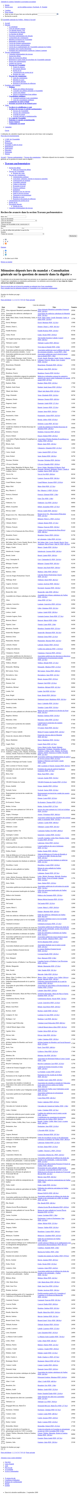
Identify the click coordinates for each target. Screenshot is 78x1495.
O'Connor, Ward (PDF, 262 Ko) (48, 728)
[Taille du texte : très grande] (8, 242)
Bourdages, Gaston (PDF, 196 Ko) (49, 1231)
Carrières (8, 10)
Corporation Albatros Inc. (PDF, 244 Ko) (51, 1155)
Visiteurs (7, 141)
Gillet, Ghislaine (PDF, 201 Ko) (48, 608)
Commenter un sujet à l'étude (19, 102)
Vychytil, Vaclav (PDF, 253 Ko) (48, 790)
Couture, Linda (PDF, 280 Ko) (47, 1414)
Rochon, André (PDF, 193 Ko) (48, 1011)
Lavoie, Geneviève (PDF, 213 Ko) (49, 1003)
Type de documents (7, 219)
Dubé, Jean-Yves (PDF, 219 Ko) (48, 1286)
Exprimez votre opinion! (13, 85)
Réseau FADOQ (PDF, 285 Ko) (48, 1193)
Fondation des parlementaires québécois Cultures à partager (28, 50)
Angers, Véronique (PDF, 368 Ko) (49, 814)
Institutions (16, 190)
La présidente (13, 27)
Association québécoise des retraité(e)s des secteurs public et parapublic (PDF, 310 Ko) (54, 818)
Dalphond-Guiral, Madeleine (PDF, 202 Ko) (52, 699)
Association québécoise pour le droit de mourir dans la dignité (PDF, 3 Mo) (53, 355)
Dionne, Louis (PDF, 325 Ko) (47, 798)
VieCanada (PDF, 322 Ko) (46, 903)
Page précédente (6, 300)
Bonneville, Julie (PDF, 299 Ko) (48, 592)
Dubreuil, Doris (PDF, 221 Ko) (48, 637)
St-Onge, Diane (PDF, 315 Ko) (48, 1147)
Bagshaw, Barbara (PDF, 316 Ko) (49, 715)
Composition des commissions (18, 38)
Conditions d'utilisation (12, 1480)
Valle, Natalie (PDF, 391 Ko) (47, 970)
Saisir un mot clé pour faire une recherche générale (21, 14)
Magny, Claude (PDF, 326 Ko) (48, 547)
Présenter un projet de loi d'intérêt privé (23, 103)
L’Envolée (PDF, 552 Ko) (46, 1130)
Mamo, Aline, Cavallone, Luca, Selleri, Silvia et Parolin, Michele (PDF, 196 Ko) (53, 978)
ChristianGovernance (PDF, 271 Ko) (49, 924)
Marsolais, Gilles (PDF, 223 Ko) (48, 720)
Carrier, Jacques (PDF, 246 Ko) (48, 1418)
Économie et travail (19, 186)
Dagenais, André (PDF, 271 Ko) (48, 403)
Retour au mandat (6, 262)
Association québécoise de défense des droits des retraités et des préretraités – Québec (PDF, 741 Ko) (53, 1273)
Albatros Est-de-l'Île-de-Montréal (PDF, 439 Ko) (53, 1207)
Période (3, 226)
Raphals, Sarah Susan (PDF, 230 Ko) (50, 387)
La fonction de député (16, 34)
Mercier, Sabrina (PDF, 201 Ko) (48, 1316)
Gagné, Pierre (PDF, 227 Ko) (47, 744)
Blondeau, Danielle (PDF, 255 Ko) (49, 628)
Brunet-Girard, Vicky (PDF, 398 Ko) (49, 1320)
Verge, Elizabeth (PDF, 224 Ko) (48, 395)
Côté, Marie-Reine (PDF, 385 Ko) (49, 1282)
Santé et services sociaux (21, 193)
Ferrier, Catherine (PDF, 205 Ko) (48, 1102)
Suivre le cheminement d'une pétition (25, 94)
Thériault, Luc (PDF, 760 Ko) (47, 1402)
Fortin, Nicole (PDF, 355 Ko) (47, 1264)
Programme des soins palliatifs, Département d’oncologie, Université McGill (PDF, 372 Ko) (53, 1169)
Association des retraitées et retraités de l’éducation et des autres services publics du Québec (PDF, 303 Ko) (54, 1085)
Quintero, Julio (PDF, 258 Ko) (47, 1442)
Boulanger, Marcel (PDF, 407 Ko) (49, 1361)
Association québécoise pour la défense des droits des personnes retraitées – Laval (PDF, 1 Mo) (53, 351)
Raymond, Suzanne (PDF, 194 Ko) (49, 588)
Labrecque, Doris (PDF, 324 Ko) (48, 843)
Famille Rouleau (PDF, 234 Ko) (48, 331)
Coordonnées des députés (17, 32)
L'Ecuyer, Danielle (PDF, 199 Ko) (49, 464)
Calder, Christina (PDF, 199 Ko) (48, 1039)
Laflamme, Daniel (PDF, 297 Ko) (48, 873)
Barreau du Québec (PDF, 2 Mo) (48, 1252)
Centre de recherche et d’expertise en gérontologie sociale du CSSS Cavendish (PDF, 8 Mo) (54, 1430)
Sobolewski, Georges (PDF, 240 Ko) (49, 551)
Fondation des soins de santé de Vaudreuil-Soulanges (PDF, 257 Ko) (51, 770)
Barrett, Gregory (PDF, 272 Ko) (48, 407)
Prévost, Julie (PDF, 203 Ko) (47, 1035)
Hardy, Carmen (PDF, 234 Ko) (48, 1422)
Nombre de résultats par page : (10, 294)
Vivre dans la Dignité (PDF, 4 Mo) (49, 347)
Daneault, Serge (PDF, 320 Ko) (48, 1369)
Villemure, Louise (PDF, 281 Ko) (48, 827)
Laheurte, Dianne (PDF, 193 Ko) (48, 645)
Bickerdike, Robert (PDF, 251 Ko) (49, 1426)
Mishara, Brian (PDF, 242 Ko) (47, 1278)
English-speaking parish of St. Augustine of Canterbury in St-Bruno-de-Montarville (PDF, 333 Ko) (52, 1295)
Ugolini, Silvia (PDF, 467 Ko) (47, 1031)
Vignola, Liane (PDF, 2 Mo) (47, 624)
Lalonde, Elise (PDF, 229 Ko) (47, 990)
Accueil (7, 23)
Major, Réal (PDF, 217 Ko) (46, 486)
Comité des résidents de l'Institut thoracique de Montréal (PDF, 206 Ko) (52, 428)
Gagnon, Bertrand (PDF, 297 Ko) (48, 1134)
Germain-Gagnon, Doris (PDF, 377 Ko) (50, 616)
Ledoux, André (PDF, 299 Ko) (47, 612)
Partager (3, 247)
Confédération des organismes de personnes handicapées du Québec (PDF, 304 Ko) (52, 1118)
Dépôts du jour (18, 206)
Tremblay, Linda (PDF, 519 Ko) (48, 707)
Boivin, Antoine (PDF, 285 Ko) (48, 1260)
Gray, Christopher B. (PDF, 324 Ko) (49, 559)
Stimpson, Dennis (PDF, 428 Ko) (48, 399)
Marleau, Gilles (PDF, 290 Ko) (48, 572)
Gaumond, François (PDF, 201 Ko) (49, 1300)
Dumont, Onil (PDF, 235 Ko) (47, 683)
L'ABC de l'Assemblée (12, 139)
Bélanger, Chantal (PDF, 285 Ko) (48, 563)
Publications (9, 148)
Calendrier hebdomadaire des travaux (21, 54)
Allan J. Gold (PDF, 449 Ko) (47, 1381)
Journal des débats (15, 56)
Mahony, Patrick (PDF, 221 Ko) (48, 1345)
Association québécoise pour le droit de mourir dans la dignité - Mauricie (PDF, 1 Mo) (53, 938)
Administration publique (21, 177)
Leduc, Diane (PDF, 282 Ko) (47, 1341)
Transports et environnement (22, 195)
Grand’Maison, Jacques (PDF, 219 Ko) (50, 482)
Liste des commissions (20, 78)
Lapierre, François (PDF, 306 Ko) (48, 478)
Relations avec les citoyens (21, 191)
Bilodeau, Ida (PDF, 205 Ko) (47, 1055)
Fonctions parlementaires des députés (21, 36)
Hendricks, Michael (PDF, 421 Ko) (49, 687)
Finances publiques (19, 188)
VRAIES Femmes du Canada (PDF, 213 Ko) (52, 782)
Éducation (8, 150)
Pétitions (12, 87)
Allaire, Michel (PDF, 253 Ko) (47, 1223)
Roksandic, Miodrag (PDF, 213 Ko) (49, 667)
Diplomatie (8, 152)
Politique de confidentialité (13, 1482)
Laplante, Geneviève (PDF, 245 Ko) (49, 604)
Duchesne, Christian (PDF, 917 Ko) (49, 1410)
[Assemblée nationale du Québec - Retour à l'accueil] (18, 20)
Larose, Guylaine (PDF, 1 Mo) (47, 1215)
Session (3, 232)
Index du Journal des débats (18, 58)
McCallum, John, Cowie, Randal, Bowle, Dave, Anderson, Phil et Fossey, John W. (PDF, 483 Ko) (54, 543)
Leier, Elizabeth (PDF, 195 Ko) (48, 1332)
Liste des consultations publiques (23, 100)
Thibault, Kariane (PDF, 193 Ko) (48, 1324)
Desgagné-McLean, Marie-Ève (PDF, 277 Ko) (53, 1406)
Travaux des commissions (17, 76)
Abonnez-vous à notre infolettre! (11, 1458)
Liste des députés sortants (17, 28)
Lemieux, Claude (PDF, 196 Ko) (48, 1349)
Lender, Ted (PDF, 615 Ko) (46, 691)
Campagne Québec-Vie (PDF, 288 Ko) (50, 831)
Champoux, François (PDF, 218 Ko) (49, 653)
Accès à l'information (11, 1471)
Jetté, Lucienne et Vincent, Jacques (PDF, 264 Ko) (54, 766)
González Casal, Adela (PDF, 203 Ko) (50, 1080)
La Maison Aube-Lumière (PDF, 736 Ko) (51, 1337)
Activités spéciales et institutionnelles (25, 116)
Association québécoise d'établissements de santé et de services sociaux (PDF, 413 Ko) (54, 757)
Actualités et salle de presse (13, 145)
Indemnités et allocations (17, 41)
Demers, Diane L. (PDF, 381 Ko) (48, 326)
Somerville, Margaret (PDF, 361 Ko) (49, 632)
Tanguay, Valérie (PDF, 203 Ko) (48, 1227)
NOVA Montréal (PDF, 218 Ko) (48, 942)
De (2, 228)
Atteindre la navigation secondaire (25, 2)
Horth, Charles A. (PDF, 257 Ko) (48, 1357)
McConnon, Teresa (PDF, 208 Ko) (49, 671)
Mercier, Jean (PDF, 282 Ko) (47, 1177)
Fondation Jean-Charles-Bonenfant (20, 49)
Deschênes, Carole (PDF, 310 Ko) (49, 865)
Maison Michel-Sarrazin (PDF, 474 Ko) (50, 899)
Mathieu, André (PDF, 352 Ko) (48, 1389)
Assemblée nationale (19, 182)
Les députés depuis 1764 (17, 30)
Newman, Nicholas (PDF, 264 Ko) (49, 460)
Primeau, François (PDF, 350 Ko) (48, 527)
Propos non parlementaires (17, 61)
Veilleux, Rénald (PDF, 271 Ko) (48, 663)
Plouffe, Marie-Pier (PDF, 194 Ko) (49, 1312)
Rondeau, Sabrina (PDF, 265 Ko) (48, 1308)
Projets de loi (17, 70)
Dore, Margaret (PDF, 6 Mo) (47, 958)
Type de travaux (6, 222)
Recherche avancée (11, 16)
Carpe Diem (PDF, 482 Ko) (47, 1098)
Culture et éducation (19, 184)
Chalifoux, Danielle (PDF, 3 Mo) (48, 1248)
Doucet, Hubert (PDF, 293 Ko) (48, 436)
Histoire (7, 154)
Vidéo (7, 105)
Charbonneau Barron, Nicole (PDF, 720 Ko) (52, 999)
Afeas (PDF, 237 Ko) (44, 600)
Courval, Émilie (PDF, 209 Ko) (48, 1304)
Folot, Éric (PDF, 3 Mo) (45, 498)
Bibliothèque (9, 146)
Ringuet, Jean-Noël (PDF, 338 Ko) (49, 567)
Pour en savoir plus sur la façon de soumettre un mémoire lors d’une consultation (26, 286)
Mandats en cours (18, 80)
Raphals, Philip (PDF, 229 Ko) (47, 383)
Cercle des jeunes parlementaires (19, 45)
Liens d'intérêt (9, 1464)
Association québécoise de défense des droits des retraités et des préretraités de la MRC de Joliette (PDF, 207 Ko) (53, 1198)
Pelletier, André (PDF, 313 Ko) (48, 1353)
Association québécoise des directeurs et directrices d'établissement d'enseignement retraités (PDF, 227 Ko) (54, 658)
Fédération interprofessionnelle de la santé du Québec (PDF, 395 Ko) (52, 982)
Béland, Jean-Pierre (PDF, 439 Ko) (49, 1007)
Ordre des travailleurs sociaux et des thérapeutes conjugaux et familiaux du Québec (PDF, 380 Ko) (54, 1138)
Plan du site (8, 1468)
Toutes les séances (19, 67)
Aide (6, 1466)
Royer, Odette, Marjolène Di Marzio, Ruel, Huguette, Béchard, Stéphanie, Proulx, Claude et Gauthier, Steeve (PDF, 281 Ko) (53, 469)
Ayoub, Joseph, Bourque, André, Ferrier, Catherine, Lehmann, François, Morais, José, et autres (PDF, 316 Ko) (54, 360)
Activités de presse (19, 114)
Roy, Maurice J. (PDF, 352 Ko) (48, 490)
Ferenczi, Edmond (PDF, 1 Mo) (48, 494)
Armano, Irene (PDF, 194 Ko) (47, 411)
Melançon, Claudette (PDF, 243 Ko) (49, 1235)
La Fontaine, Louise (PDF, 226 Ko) (49, 1072)
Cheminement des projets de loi (23, 72)
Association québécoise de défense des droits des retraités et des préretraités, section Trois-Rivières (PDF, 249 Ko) (53, 928)
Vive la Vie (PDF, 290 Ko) (46, 474)
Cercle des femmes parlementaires (20, 43)
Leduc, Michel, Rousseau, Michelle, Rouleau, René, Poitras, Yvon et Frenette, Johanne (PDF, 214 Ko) (52, 878)
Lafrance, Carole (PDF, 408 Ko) (48, 822)
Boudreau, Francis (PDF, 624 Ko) (49, 373)
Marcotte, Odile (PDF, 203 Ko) (48, 974)
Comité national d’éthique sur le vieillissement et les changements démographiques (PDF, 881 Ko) (54, 1243)
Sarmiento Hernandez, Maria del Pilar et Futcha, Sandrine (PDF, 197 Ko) (53, 994)
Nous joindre (9, 12)
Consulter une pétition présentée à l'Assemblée (28, 91)
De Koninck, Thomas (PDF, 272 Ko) (50, 802)
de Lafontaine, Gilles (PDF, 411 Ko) (49, 539)
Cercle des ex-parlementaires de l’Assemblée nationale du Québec (30, 47)
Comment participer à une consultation (25, 98)
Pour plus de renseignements (10, 136)
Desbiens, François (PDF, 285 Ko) (49, 432)
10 (24, 300)
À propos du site (10, 1478)
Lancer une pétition (19, 92)
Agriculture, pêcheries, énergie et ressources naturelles (30, 179)
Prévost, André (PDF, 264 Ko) (47, 511)
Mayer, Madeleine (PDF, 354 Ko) (48, 740)
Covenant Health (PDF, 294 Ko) (48, 954)
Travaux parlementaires (12, 52)
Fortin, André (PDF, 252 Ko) (47, 1185)
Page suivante (30, 300)
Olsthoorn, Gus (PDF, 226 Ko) (48, 503)
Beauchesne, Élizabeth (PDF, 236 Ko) (50, 365)
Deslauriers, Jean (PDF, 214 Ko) (48, 1126)
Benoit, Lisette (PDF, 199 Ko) (47, 555)
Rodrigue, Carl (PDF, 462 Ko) (47, 1019)
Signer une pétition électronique (23, 89)
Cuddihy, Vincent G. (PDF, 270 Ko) (49, 1151)
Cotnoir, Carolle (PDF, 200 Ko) (48, 1365)
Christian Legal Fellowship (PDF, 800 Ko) (51, 1023)
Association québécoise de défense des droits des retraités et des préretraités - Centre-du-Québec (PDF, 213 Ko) (53, 1159)
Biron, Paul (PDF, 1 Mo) (46, 774)
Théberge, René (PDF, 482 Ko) (48, 580)
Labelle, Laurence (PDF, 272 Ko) (48, 1328)
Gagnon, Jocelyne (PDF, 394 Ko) (48, 584)
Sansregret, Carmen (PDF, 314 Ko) (49, 835)
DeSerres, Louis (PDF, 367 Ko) (48, 424)
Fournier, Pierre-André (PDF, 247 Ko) (50, 1438)
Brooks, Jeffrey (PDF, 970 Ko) (48, 419)
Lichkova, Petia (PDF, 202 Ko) (48, 1051)
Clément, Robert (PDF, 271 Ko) (48, 523)
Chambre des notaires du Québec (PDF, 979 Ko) (53, 1256)
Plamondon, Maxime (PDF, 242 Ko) (49, 641)
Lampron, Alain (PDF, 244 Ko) (48, 1268)
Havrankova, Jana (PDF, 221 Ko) (48, 675)
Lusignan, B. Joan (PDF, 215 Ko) (48, 1015)
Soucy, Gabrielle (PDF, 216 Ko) (48, 703)
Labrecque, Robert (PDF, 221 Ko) (49, 1142)
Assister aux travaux (15, 63)
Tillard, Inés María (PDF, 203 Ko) (49, 391)
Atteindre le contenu (7, 2)
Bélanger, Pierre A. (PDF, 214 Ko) (49, 519)
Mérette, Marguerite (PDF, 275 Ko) (49, 966)
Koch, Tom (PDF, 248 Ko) (46, 1047)
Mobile (7, 1484)
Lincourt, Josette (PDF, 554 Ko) (48, 778)
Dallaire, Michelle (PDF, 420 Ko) (48, 911)
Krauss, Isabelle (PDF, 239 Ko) (48, 786)
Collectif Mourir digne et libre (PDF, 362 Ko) (52, 1027)
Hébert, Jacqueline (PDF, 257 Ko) (49, 507)
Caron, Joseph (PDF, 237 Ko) (47, 452)
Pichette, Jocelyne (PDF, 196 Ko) (48, 1290)
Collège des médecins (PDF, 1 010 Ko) (50, 649)
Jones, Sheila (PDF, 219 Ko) (47, 883)
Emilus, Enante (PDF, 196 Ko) (47, 851)
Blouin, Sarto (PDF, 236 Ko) (47, 444)
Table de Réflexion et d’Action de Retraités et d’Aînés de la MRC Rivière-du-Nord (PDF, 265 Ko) (52, 856)
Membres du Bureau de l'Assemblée (20, 39)
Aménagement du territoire (21, 180)
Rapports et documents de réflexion (24, 83)
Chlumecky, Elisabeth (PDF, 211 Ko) (50, 448)
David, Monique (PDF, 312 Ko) (48, 322)
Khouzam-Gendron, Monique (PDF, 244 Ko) (52, 1377)
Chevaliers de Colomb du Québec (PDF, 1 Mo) (53, 1106)
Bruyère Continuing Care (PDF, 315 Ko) (51, 1063)
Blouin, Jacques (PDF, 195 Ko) (48, 679)
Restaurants (8, 143)
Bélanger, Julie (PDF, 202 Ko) (47, 369)
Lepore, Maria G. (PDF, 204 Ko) (48, 907)
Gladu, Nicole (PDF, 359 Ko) (47, 335)
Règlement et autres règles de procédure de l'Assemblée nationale (30, 60)
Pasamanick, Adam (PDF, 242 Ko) (49, 415)
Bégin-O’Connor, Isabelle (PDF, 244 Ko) (51, 732)
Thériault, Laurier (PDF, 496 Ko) (48, 343)
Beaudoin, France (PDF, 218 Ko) (48, 535)
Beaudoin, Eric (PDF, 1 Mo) (47, 1385)
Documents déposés (19, 69)
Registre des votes (19, 74)
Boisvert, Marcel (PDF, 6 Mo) (47, 620)
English (7, 1485)
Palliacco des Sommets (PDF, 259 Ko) (50, 895)
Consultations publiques (17, 96)
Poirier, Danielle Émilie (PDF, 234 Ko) (50, 1393)
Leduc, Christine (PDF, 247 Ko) (48, 1110)
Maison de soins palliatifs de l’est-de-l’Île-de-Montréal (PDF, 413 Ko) (52, 1211)
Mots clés (4, 217)
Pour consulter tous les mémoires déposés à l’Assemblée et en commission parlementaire (29, 288)
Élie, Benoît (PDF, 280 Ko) (46, 1203)
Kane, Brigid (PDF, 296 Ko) (47, 695)
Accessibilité (9, 1469)
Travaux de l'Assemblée (17, 65)
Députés (7, 25)
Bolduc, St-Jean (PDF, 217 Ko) (48, 806)
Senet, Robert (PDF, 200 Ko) (47, 456)
